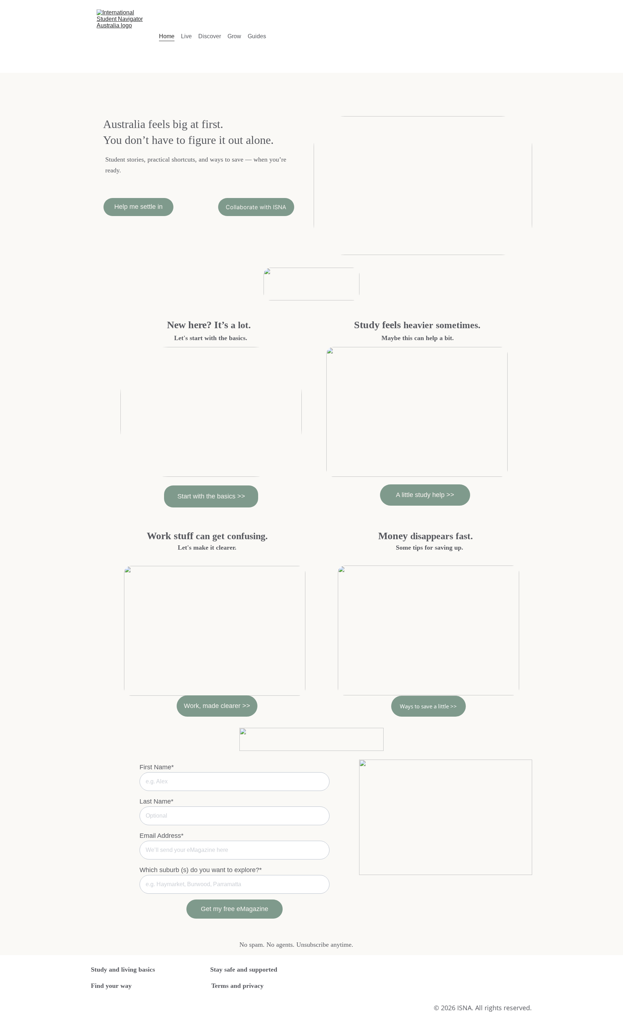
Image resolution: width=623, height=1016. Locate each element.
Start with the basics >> (211, 496)
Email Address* (162, 835)
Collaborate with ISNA (256, 207)
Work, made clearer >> (217, 705)
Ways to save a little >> (428, 706)
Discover (209, 36)
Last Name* (156, 801)
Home (166, 36)
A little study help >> (425, 494)
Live (186, 36)
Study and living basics (123, 969)
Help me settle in (138, 206)
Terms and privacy (237, 985)
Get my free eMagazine (234, 908)
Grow (234, 36)
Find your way (111, 985)
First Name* (157, 767)
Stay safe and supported (243, 969)
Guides (257, 36)
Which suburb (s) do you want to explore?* (201, 870)
